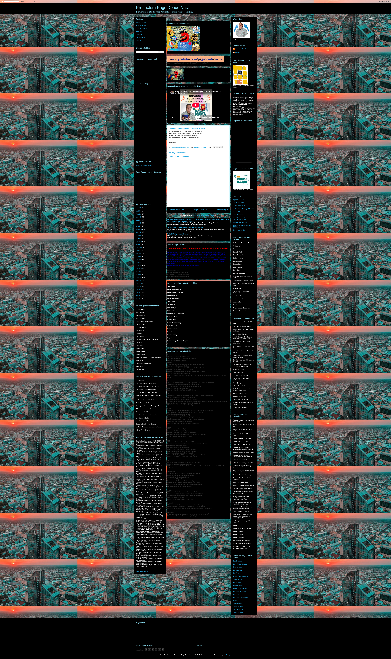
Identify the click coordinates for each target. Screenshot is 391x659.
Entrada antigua (222, 210)
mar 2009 (139, 247)
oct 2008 (138, 262)
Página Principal (200, 210)
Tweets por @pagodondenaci (144, 165)
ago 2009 (139, 232)
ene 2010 (139, 217)
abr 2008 (138, 280)
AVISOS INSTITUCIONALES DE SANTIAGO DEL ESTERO (185, 227)
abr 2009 (138, 244)
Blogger (228, 655)
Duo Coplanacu (237, 570)
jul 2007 (138, 298)
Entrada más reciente (177, 210)
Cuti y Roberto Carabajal (240, 564)
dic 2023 (138, 211)
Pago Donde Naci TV (142, 25)
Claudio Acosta (237, 561)
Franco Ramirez (237, 579)
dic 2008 (138, 256)
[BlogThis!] (216, 147)
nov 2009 (139, 223)
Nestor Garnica (237, 603)
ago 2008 (139, 268)
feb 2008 (138, 286)
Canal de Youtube (141, 28)
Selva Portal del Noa (239, 230)
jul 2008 (138, 271)
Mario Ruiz (236, 594)
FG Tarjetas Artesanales (240, 222)
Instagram (139, 34)
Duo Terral (236, 573)
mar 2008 (139, 283)
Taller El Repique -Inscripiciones (177, 234)
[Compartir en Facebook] (220, 147)
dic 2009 (138, 220)
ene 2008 (139, 289)
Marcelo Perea (237, 585)
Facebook (139, 31)
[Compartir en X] (218, 147)
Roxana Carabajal (238, 612)
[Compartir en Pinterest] (222, 147)
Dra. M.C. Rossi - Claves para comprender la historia (242, 218)
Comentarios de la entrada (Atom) (203, 215)
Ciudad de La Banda (239, 206)
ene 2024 (139, 208)
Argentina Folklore (238, 199)
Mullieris (235, 600)
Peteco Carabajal (238, 606)
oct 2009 (138, 226)
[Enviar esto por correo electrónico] (214, 147)
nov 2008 (139, 259)
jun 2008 (138, 274)
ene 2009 (139, 253)
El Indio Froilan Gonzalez (240, 576)
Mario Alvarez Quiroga (239, 591)
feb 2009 (138, 250)
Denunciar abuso (142, 571)
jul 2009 (138, 235)
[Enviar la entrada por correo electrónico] (210, 147)
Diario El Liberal (237, 212)
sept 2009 (139, 229)
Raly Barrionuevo (238, 609)
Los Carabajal (237, 582)
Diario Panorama (238, 215)
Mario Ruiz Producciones (240, 597)
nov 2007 (139, 292)
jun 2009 (138, 238)
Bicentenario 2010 (238, 203)
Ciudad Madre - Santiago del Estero (243, 209)
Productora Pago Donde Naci (162, 7)
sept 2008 (139, 265)
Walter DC (238, 52)
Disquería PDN (140, 37)
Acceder (138, 40)
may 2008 (139, 277)
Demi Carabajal (237, 567)
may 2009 (139, 241)
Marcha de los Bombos (240, 588)
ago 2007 (139, 295)
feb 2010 (138, 214)
